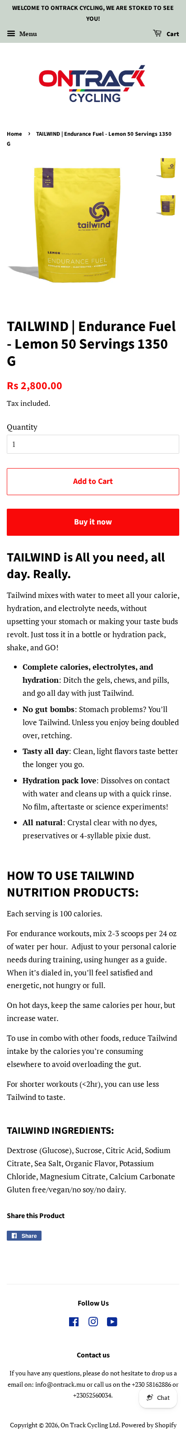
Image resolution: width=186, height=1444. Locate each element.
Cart (172, 34)
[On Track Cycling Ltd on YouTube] (112, 1323)
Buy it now (93, 522)
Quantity (22, 427)
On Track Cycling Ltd (89, 1425)
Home (14, 134)
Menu (27, 33)
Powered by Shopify (149, 1425)
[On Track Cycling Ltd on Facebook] (74, 1323)
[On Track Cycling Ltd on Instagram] (93, 1323)
